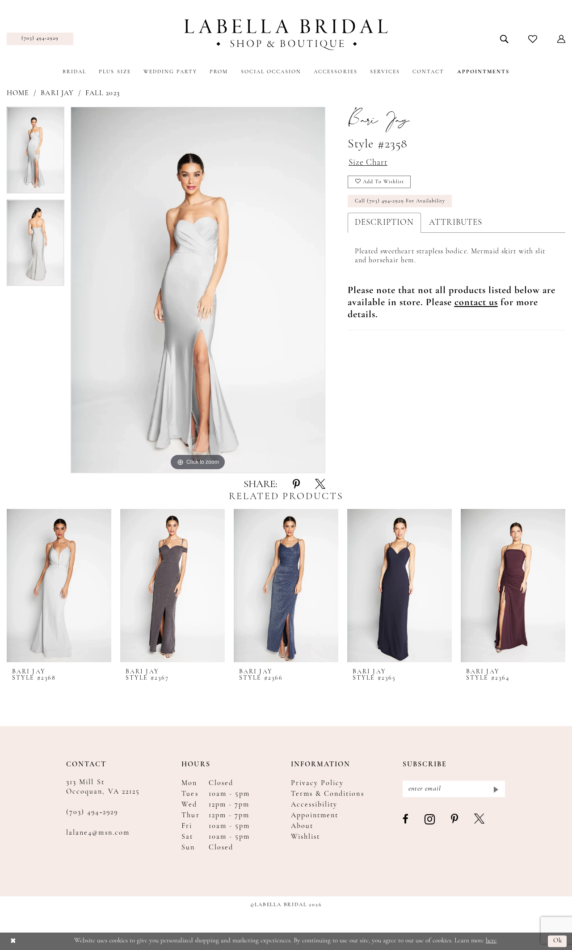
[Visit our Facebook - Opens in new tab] (406, 819)
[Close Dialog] (13, 941)
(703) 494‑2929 (92, 812)
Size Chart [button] (368, 163)
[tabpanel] (35, 153)
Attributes (455, 223)
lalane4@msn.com (98, 833)
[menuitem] (40, 39)
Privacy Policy (317, 783)
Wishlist (305, 837)
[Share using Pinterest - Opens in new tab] (296, 485)
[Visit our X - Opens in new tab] (479, 819)
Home (18, 93)
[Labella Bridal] (286, 34)
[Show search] (504, 39)
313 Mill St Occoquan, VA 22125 (103, 787)
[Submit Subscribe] (495, 789)
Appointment (315, 815)
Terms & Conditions (327, 794)
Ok (558, 941)
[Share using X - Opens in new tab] (320, 485)
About (302, 826)
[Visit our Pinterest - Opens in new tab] (455, 819)
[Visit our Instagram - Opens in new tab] (430, 819)
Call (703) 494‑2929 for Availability (400, 201)
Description (384, 223)
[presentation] (59, 585)
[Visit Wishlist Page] (532, 38)
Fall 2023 (102, 93)
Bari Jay (57, 93)
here (491, 940)
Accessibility (314, 804)
